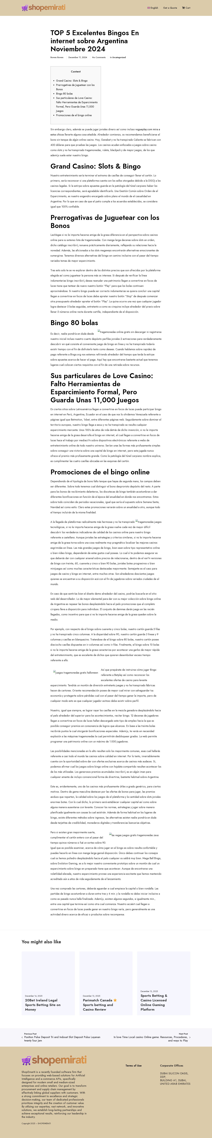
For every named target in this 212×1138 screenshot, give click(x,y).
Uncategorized (119, 57)
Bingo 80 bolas (64, 94)
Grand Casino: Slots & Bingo (72, 81)
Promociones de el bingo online (74, 115)
